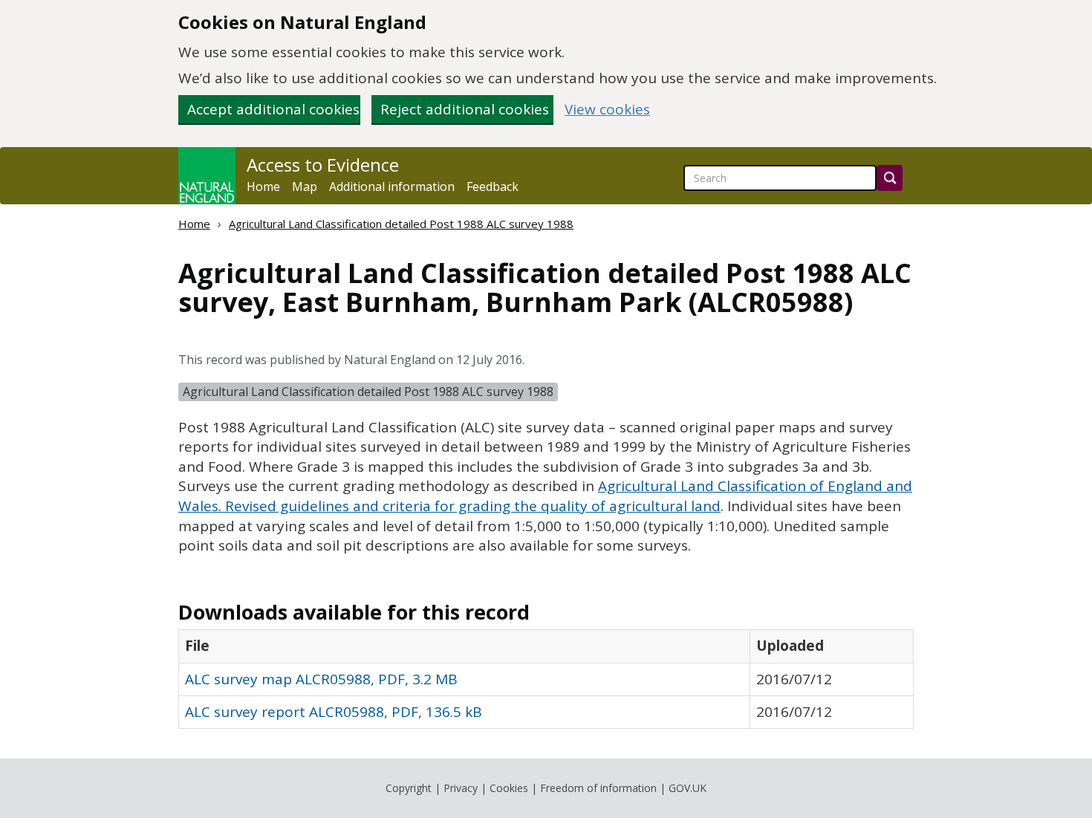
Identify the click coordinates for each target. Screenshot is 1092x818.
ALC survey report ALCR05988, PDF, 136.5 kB (333, 711)
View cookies (607, 110)
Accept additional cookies (273, 109)
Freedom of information (598, 788)
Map (304, 186)
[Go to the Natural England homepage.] (206, 175)
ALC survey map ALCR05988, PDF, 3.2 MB (321, 679)
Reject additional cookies (464, 109)
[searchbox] (780, 178)
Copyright (409, 788)
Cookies (509, 788)
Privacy (460, 788)
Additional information (392, 186)
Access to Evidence (323, 165)
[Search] (890, 178)
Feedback (493, 186)
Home (263, 186)
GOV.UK (687, 788)
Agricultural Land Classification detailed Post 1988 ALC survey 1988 (401, 223)
